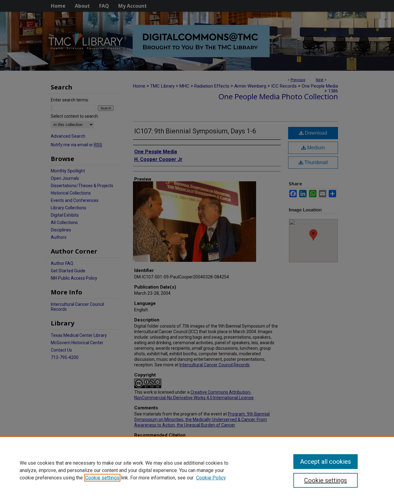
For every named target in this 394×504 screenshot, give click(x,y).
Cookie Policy (211, 478)
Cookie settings (102, 478)
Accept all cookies (325, 461)
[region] (197, 470)
